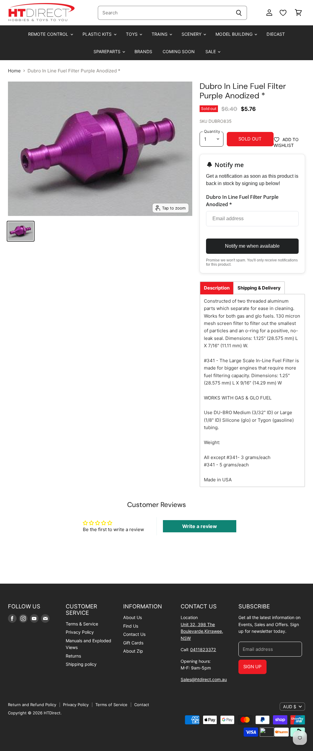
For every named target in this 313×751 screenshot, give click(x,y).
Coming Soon (179, 51)
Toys (132, 34)
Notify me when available (252, 246)
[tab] (217, 287)
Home (14, 70)
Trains (160, 34)
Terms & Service (82, 623)
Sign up (252, 666)
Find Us (130, 626)
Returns (73, 655)
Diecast (276, 34)
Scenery (192, 34)
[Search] (239, 13)
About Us (132, 617)
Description (217, 288)
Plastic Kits (98, 34)
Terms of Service (111, 704)
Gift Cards (133, 642)
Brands (143, 51)
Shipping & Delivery (259, 288)
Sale (211, 51)
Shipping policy (81, 664)
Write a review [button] (199, 526)
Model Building (234, 34)
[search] (164, 13)
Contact (141, 704)
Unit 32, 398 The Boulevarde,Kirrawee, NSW (202, 631)
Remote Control (49, 34)
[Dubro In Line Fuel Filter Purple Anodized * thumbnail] (20, 231)
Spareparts (108, 51)
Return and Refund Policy (32, 704)
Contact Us (134, 634)
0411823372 (203, 649)
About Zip (133, 651)
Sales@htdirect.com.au (204, 679)
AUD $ (289, 706)
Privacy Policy (80, 632)
